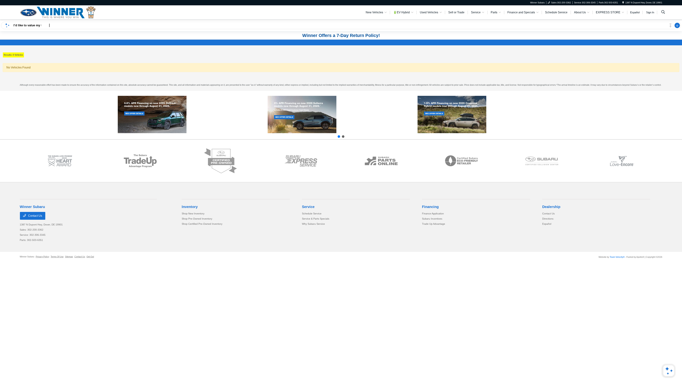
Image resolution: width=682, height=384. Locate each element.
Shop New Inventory (193, 213)
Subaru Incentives (432, 218)
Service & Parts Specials (315, 218)
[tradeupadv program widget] (140, 160)
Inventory (190, 207)
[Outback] (152, 114)
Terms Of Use (57, 256)
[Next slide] (343, 136)
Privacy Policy (42, 256)
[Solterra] (302, 114)
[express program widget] (300, 161)
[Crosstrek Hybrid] (452, 114)
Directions (547, 218)
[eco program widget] (461, 160)
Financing (430, 207)
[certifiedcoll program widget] (541, 161)
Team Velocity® (617, 257)
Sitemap (69, 256)
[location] (623, 2)
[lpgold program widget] (60, 161)
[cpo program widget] (220, 161)
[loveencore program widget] (622, 161)
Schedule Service (311, 213)
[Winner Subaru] (58, 12)
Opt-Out (90, 256)
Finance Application (433, 213)
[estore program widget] (381, 161)
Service (308, 207)
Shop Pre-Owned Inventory (197, 218)
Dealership (551, 207)
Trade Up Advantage (433, 223)
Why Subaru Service (313, 223)
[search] (663, 12)
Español (546, 223)
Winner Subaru (27, 256)
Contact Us (34, 215)
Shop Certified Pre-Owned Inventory (202, 223)
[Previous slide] (339, 136)
